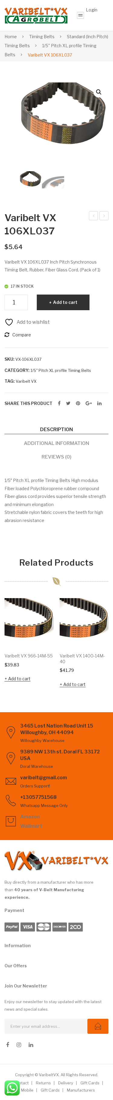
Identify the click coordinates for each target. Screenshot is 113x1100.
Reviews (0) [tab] (56, 457)
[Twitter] (68, 403)
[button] (98, 92)
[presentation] (11, 644)
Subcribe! (97, 1026)
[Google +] (89, 403)
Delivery (65, 1082)
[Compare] (46, 619)
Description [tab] (56, 429)
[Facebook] (59, 403)
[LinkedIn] (99, 403)
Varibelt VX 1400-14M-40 (82, 658)
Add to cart (65, 302)
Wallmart (31, 826)
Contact (21, 1082)
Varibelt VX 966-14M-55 (29, 655)
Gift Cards (89, 1082)
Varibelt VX (26, 381)
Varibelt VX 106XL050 (104, 216)
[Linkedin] (31, 1045)
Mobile (27, 1090)
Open (80, 15)
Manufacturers (81, 1090)
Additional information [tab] (56, 443)
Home (11, 36)
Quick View (46, 639)
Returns (43, 1082)
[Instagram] (19, 1045)
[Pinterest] (78, 403)
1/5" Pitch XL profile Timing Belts (60, 370)
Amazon (30, 817)
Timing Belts (42, 36)
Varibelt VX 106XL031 (93, 216)
